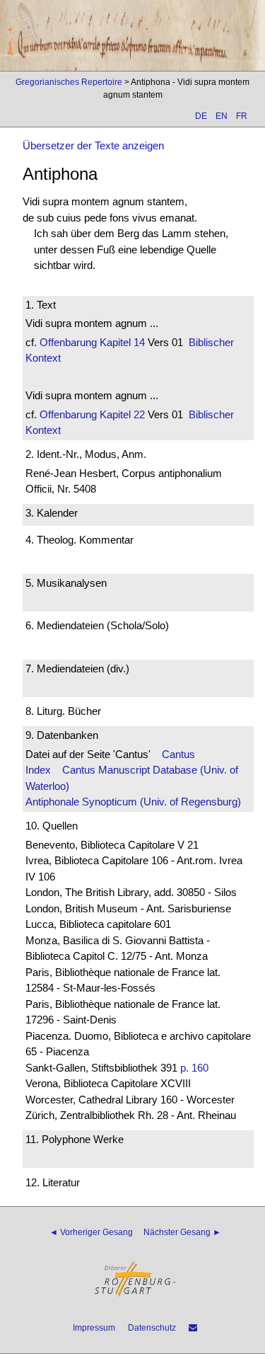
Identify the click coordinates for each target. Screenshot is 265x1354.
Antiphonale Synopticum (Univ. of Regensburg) (133, 802)
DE (201, 116)
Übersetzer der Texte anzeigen (93, 145)
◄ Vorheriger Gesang (91, 1232)
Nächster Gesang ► (182, 1232)
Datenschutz (152, 1328)
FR (241, 116)
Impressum (94, 1328)
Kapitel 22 (121, 414)
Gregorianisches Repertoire (69, 82)
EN (222, 116)
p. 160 (194, 1068)
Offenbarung (68, 342)
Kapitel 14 (121, 342)
